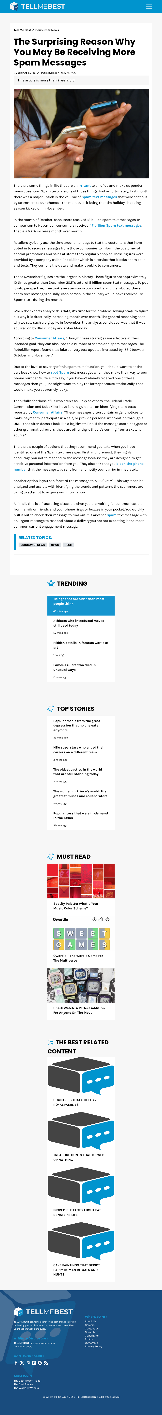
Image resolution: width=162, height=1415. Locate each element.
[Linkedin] (28, 1363)
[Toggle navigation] (149, 6)
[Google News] (40, 1363)
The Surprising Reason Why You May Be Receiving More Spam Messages (75, 52)
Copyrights (92, 1335)
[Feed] (46, 1363)
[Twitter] (22, 1363)
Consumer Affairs (49, 338)
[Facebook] (16, 1363)
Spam (112, 515)
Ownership (91, 1343)
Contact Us (92, 1328)
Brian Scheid (28, 73)
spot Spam (60, 372)
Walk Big (67, 1396)
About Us (90, 1321)
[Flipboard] (34, 1363)
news (55, 545)
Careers (89, 1325)
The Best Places (23, 1384)
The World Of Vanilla (26, 1388)
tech (68, 545)
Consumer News (33, 545)
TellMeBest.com (86, 1396)
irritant (84, 186)
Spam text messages (99, 197)
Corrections (92, 1332)
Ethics (89, 1339)
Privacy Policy (93, 1346)
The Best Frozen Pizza (27, 1380)
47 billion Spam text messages (115, 225)
